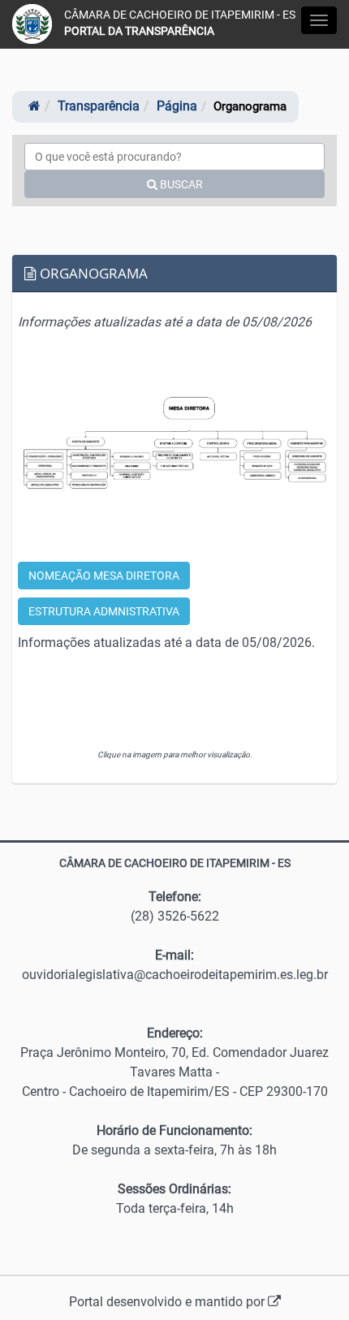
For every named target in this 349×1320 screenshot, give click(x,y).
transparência (99, 106)
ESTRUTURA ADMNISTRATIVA (103, 611)
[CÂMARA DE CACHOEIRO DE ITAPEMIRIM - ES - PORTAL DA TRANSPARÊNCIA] (32, 24)
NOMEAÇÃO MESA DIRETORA (103, 575)
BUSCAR (180, 184)
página (177, 106)
